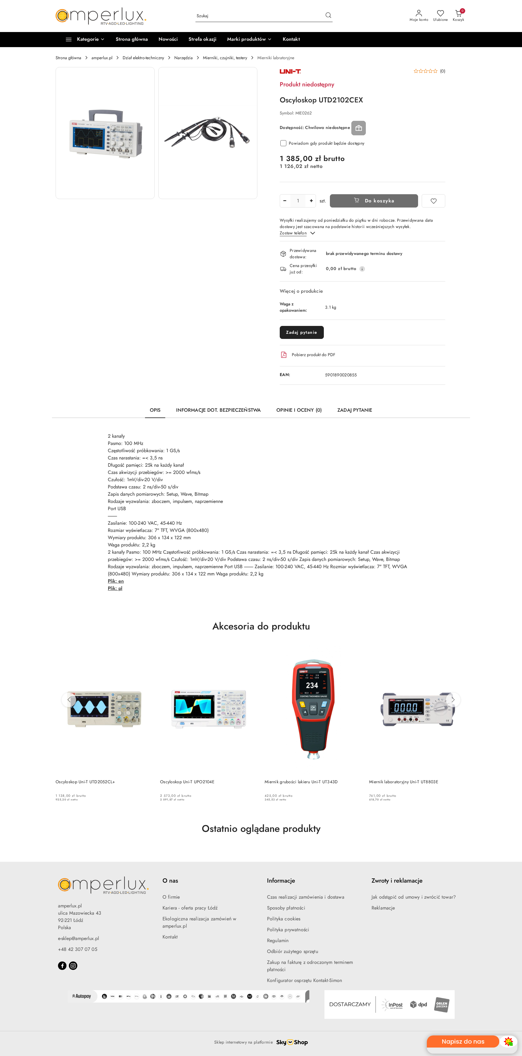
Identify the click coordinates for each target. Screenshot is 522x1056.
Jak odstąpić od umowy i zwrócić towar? (414, 896)
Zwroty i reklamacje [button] (397, 880)
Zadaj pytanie (301, 332)
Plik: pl (115, 588)
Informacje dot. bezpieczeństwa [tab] (218, 410)
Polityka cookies (284, 918)
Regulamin (277, 940)
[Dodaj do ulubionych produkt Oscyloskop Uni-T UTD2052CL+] (145, 651)
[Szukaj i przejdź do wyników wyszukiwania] (328, 16)
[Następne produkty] (453, 700)
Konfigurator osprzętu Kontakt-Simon (304, 980)
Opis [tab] (155, 410)
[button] (249, 39)
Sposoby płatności (286, 907)
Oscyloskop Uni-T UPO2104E (187, 782)
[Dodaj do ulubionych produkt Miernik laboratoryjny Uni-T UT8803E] (459, 651)
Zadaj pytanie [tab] (354, 410)
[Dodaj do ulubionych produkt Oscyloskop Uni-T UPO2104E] (250, 651)
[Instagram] (73, 965)
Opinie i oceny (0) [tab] (299, 410)
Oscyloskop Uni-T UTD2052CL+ (85, 782)
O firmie (171, 896)
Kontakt (170, 936)
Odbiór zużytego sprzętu (292, 951)
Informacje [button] (281, 880)
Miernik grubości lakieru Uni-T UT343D (301, 782)
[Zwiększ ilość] (311, 201)
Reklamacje (383, 907)
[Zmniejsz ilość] (284, 201)
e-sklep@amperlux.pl (78, 938)
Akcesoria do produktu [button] (261, 626)
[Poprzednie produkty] (68, 700)
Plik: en (116, 581)
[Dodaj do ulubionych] (433, 201)
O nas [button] (170, 880)
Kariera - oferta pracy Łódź (190, 907)
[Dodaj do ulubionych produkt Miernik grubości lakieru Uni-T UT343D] (354, 651)
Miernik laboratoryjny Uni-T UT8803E (403, 782)
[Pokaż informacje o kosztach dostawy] (362, 269)
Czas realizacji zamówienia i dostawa (305, 896)
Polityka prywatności (288, 929)
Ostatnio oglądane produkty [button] (261, 828)
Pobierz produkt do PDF (313, 355)
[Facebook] (62, 965)
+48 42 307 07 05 (77, 949)
